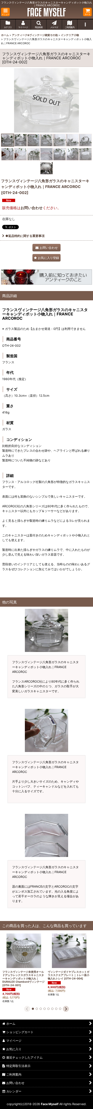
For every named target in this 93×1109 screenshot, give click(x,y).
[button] (5, 12)
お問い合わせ (32, 207)
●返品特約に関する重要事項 (25, 236)
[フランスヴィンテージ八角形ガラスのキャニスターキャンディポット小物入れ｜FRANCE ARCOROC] (46, 100)
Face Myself (49, 1104)
